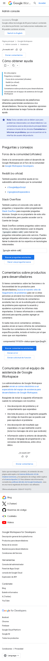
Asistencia (24, 44)
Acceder (42, 3)
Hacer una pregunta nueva (19, 262)
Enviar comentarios (14, 55)
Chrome (5, 621)
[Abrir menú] (4, 3)
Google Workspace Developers (19, 166)
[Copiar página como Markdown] (13, 65)
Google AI (6, 634)
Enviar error (12, 353)
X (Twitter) (6, 597)
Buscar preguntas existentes (18, 257)
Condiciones (7, 649)
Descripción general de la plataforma (17, 536)
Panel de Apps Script (10, 569)
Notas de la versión (10, 545)
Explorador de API (9, 577)
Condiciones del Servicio (12, 553)
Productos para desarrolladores (15, 541)
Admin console (11, 11)
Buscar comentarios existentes (19, 348)
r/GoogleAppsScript (16, 187)
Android (5, 617)
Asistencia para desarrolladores (15, 549)
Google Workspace (25, 41)
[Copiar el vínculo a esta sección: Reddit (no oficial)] (25, 173)
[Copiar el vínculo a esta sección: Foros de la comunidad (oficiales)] (44, 154)
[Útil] (17, 50)
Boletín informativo (10, 592)
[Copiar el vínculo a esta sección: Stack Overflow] (23, 199)
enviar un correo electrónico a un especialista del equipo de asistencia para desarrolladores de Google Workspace (21, 389)
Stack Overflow (9, 211)
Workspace (27, 3)
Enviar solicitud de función (19, 357)
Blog (4, 588)
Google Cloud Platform (11, 630)
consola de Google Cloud (12, 573)
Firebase (5, 626)
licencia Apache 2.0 (12, 479)
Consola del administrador (13, 564)
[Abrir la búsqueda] (34, 3)
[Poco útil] (21, 50)
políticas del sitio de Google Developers (27, 482)
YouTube (6, 601)
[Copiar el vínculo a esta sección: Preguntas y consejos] (35, 147)
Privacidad (19, 649)
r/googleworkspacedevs (18, 192)
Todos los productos (10, 638)
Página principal (8, 41)
